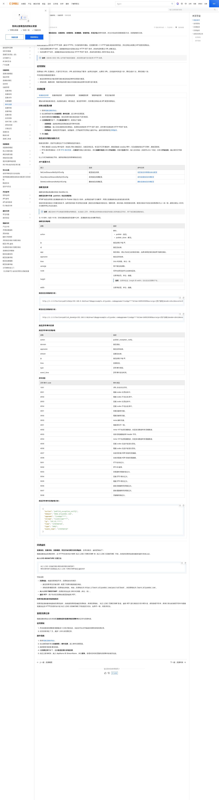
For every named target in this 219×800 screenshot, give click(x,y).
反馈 (115, 673)
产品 (29, 4)
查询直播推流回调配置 (146, 177)
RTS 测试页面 (66, 150)
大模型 (23, 4)
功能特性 (52, 15)
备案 (194, 4)
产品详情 (169, 27)
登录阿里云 (34, 37)
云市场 (55, 4)
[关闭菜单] (3, 3)
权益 (43, 4)
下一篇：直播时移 (176, 662)
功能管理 (60, 15)
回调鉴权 (113, 130)
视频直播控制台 (51, 110)
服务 (67, 4)
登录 (214, 4)
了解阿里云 (75, 4)
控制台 (200, 4)
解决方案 (37, 4)
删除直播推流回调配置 (146, 181)
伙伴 (61, 4)
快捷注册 (15, 37)
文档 (190, 4)
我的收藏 (181, 27)
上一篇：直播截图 (45, 662)
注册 (205, 4)
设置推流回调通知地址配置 (147, 172)
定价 (49, 4)
